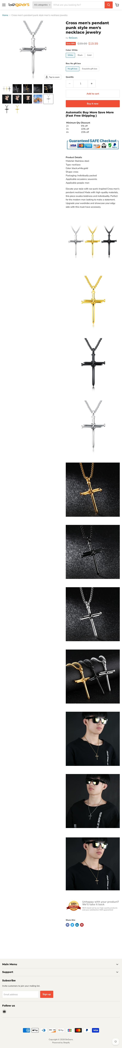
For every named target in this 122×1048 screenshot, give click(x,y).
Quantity (70, 77)
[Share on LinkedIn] (77, 925)
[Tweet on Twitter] (72, 925)
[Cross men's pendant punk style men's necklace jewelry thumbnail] (6, 88)
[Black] (80, 58)
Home (5, 15)
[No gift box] (73, 72)
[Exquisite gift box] (90, 72)
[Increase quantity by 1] (92, 83)
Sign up (47, 994)
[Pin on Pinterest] (82, 925)
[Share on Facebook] (67, 925)
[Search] (109, 4)
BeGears (73, 37)
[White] (71, 58)
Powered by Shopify (61, 1042)
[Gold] (89, 58)
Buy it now (92, 103)
